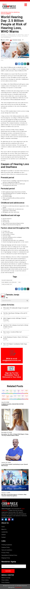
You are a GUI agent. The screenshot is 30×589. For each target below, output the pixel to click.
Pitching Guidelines (6, 544)
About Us (3, 529)
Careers (3, 534)
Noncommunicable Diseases (9, 282)
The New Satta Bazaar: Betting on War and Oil (15, 313)
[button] (25, 4)
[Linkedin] (12, 519)
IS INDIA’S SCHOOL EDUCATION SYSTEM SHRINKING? (12, 405)
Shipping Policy (5, 558)
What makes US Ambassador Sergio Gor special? (16, 308)
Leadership (4, 532)
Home (3, 526)
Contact (3, 537)
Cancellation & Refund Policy (9, 555)
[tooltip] (16, 64)
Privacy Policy (5, 552)
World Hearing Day (7, 284)
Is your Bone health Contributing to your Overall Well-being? (14, 465)
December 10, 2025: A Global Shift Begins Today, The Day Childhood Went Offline (14, 435)
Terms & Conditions (6, 550)
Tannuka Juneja (17, 39)
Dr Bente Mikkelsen (7, 280)
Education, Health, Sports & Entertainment (10, 13)
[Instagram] (9, 519)
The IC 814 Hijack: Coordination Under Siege (15, 344)
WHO (19, 282)
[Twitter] (6, 519)
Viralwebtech (18, 587)
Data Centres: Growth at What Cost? (12, 332)
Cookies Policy (5, 547)
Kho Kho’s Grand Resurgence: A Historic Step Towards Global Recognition (13, 495)
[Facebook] (2, 519)
